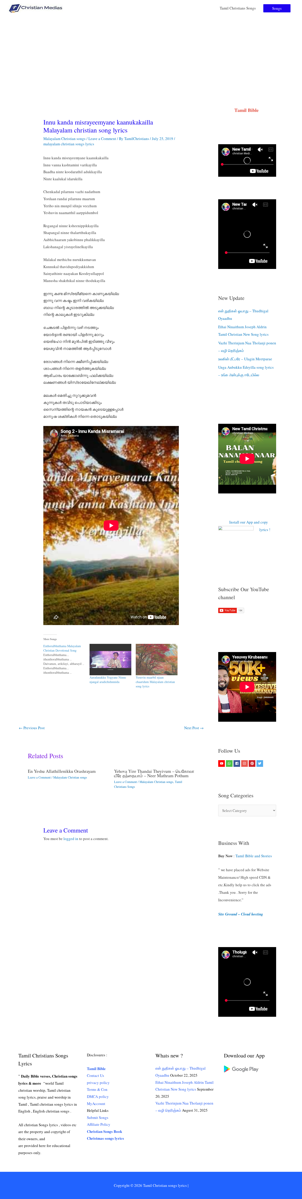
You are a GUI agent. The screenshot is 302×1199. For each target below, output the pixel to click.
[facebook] (237, 763)
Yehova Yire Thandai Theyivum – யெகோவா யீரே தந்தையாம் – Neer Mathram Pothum (154, 773)
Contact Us (95, 1075)
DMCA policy (98, 1096)
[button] (277, 8)
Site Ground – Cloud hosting (240, 914)
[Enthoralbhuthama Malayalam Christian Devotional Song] (66, 659)
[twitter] (260, 763)
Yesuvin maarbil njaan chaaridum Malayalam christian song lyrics (155, 681)
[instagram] (245, 763)
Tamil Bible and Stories (254, 855)
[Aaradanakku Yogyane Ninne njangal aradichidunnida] (110, 659)
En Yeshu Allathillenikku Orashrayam (62, 771)
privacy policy (98, 1082)
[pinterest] (252, 763)
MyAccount (96, 1103)
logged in (70, 838)
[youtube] (222, 763)
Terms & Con (97, 1089)
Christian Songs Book (104, 1131)
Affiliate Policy (98, 1124)
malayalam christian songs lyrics (68, 143)
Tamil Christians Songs (238, 8)
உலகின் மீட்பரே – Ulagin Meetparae (245, 358)
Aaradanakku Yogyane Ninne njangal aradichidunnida (108, 679)
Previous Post (32, 727)
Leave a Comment (102, 138)
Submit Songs (97, 1117)
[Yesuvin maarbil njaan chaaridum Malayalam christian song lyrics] (157, 659)
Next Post (194, 727)
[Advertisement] (151, 50)
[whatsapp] (230, 763)
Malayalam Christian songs (64, 138)
